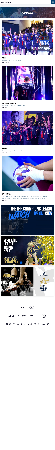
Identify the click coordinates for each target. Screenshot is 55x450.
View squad (5, 62)
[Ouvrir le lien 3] (27, 281)
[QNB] (24, 316)
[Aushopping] (43, 316)
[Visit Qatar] (11, 316)
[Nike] (23, 307)
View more (4, 107)
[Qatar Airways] (31, 307)
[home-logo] (6, 2)
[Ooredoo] (17, 316)
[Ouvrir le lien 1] (27, 220)
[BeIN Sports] (30, 316)
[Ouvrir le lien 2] (27, 250)
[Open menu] (53, 2)
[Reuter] (37, 316)
